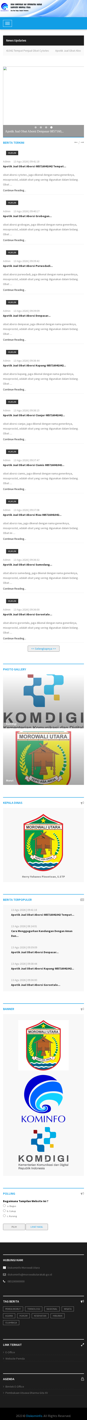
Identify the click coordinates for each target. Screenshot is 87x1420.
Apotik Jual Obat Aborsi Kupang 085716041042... (34, 365)
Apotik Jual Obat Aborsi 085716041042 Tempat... (34, 166)
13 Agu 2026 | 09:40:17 (26, 211)
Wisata (68, 1308)
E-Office (10, 1352)
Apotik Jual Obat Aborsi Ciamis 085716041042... (33, 465)
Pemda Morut (13, 1308)
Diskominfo (34, 1416)
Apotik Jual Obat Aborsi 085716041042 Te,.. (34, 131)
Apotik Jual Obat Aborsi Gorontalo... (27, 614)
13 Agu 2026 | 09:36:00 (26, 609)
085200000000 (15, 1281)
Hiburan (57, 1315)
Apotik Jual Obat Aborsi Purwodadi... (28, 266)
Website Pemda (15, 1358)
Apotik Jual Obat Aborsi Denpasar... (27, 315)
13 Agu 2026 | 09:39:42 (26, 261)
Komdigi (11, 724)
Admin (7, 161)
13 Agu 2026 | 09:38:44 (26, 360)
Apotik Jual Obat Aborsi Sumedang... (27, 564)
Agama (9, 1315)
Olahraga (11, 1322)
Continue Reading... (14, 190)
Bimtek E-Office (14, 1386)
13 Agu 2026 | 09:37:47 (26, 460)
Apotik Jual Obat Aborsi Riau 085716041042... (32, 515)
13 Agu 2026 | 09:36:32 (26, 560)
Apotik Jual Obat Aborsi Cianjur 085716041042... (34, 415)
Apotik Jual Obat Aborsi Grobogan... (27, 216)
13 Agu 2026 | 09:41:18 (26, 161)
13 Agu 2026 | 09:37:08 (26, 510)
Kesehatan (40, 1315)
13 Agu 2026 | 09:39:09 (26, 311)
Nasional (52, 1308)
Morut (10, 780)
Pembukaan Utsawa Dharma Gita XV (26, 1393)
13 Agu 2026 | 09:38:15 (26, 410)
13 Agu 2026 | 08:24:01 (24, 926)
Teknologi (33, 1308)
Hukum (12, 152)
